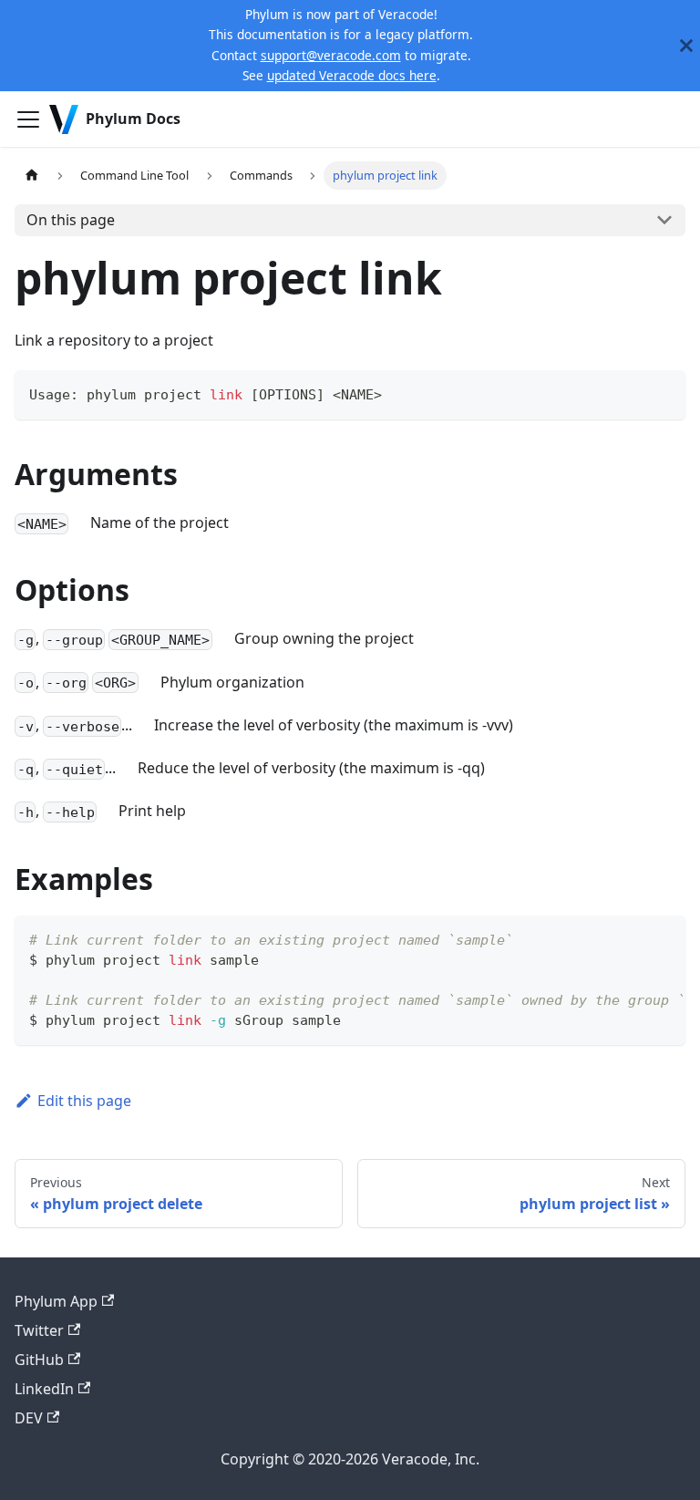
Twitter (39, 1330)
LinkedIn (44, 1389)
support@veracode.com (331, 55)
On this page (70, 220)
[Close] (686, 45)
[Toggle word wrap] (629, 938)
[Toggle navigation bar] (28, 119)
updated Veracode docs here (352, 75)
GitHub (39, 1360)
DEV (29, 1418)
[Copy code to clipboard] (663, 393)
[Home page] (32, 175)
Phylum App (56, 1301)
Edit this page (84, 1101)
